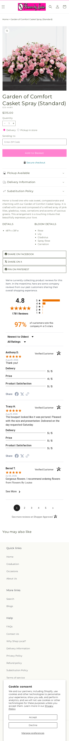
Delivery (11, 130)
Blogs (9, 606)
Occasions (12, 571)
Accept (33, 717)
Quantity (7, 118)
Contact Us (12, 633)
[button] (50, 6)
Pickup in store (28, 130)
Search (10, 598)
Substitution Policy (17, 670)
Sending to (13, 136)
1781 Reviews (23, 313)
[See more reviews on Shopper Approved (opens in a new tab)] (27, 394)
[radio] (49, 300)
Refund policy (14, 663)
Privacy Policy (14, 655)
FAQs (9, 626)
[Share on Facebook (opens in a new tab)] (17, 394)
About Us (11, 578)
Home (5, 19)
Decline (33, 725)
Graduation (12, 564)
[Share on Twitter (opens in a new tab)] (22, 394)
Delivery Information (18, 648)
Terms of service (15, 677)
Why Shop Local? (16, 641)
